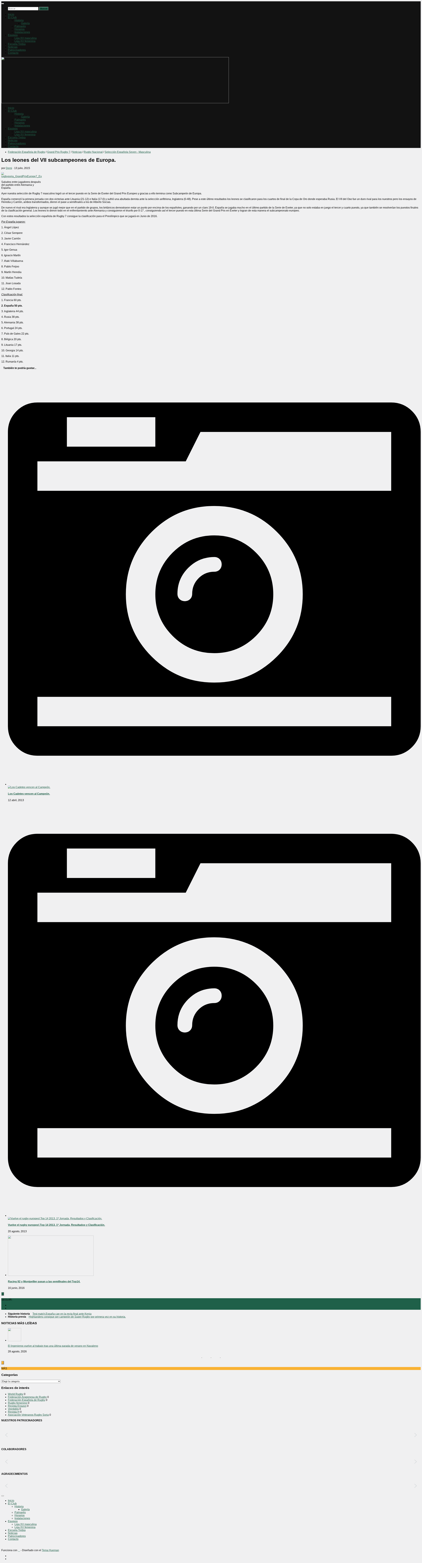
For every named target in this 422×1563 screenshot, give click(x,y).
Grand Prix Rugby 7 (58, 152)
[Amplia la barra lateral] (2, 1294)
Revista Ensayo (17, 1406)
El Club (12, 17)
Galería (25, 23)
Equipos (13, 35)
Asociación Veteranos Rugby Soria (28, 1414)
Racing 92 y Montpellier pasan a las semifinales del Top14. (44, 1281)
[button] (6, 1435)
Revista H (13, 1411)
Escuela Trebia (17, 44)
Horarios (20, 29)
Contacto (13, 53)
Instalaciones (22, 32)
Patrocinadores (17, 50)
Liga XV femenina (25, 41)
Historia (19, 20)
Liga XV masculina (26, 38)
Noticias (12, 47)
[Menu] (2, 3)
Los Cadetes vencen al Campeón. (29, 793)
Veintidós (13, 1408)
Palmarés (20, 26)
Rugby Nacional (93, 152)
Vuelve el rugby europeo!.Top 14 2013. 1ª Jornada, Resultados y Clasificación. (56, 1225)
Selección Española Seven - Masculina (128, 152)
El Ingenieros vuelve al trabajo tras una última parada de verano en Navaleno (53, 1345)
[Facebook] (9, 1308)
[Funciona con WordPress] (19, 1550)
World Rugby (15, 1394)
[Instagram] (9, 1305)
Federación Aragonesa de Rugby (27, 1397)
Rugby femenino (17, 1403)
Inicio (11, 14)
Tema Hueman (50, 1550)
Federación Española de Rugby (26, 152)
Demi (9, 168)
